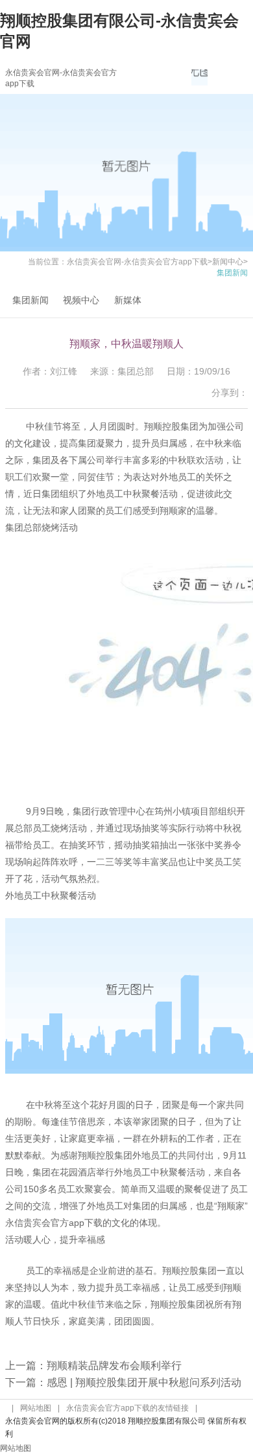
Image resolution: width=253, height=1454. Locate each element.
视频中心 (81, 300)
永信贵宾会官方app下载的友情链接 (127, 1408)
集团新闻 (30, 300)
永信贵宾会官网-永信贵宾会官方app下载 (137, 261)
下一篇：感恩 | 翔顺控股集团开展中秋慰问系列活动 (123, 1382)
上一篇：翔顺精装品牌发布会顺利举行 (93, 1365)
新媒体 (127, 300)
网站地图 (35, 1408)
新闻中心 (227, 261)
